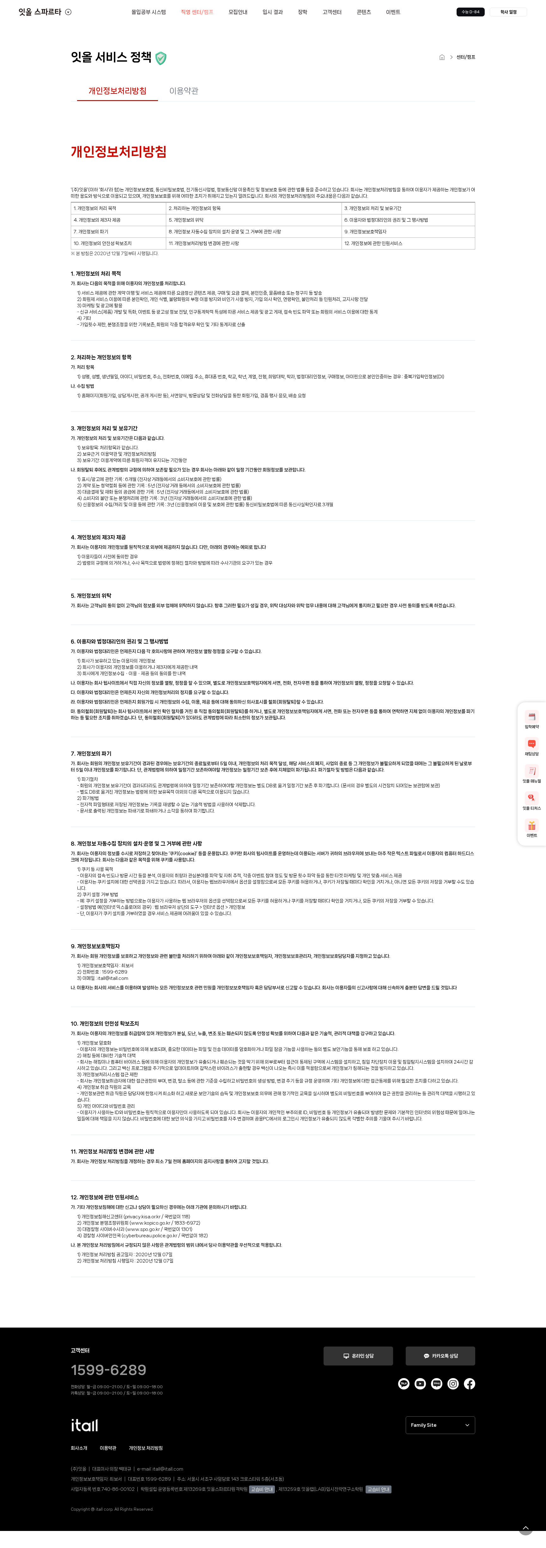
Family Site (424, 1425)
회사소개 (79, 1448)
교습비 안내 (262, 1489)
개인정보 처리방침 (146, 1448)
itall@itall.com (168, 1469)
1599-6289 (109, 1370)
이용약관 (108, 1448)
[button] (508, 12)
